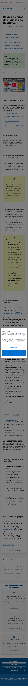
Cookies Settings (14, 347)
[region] (14, 343)
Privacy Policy (7, 341)
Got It (14, 354)
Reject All (14, 351)
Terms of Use (18, 333)
